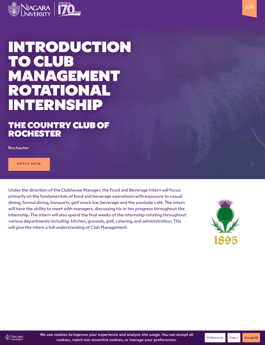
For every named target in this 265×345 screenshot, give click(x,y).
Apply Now (29, 164)
